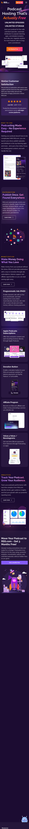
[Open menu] (26, 2)
